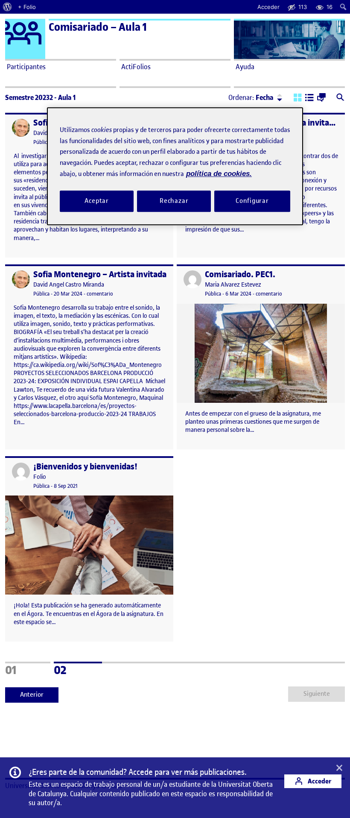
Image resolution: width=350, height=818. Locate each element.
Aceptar (97, 200)
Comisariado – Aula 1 (98, 27)
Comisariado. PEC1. (240, 274)
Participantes (26, 66)
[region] (175, 166)
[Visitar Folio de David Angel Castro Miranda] (21, 128)
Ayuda (245, 66)
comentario (100, 293)
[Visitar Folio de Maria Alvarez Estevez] (192, 279)
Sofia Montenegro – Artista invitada (99, 274)
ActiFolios (136, 66)
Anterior (32, 694)
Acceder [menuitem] (268, 6)
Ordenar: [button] (251, 97)
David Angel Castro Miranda (68, 285)
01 (22, 669)
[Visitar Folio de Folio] (21, 472)
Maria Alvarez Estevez (233, 285)
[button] (298, 98)
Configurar (252, 200)
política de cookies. (219, 174)
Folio (39, 477)
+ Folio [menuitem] (27, 6)
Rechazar (174, 200)
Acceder (318, 781)
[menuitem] (7, 7)
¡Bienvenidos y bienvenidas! (85, 466)
